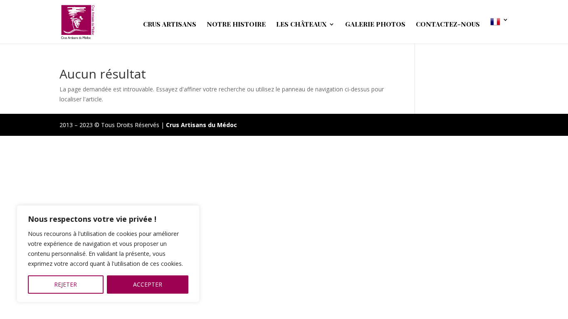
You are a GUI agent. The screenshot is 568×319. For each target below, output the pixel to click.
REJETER (65, 284)
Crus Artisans (169, 24)
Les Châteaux (301, 24)
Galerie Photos (375, 24)
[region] (108, 253)
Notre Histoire (236, 24)
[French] (499, 30)
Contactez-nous (448, 24)
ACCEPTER (147, 284)
